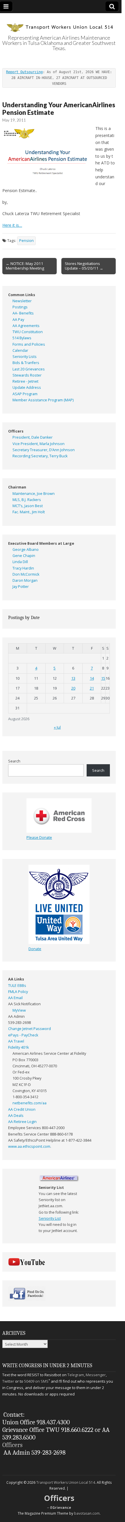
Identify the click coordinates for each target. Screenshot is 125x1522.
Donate (34, 948)
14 (92, 678)
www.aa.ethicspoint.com (29, 1146)
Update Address (26, 387)
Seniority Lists (24, 356)
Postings (20, 307)
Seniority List (50, 1218)
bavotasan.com (87, 1513)
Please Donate (39, 837)
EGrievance (60, 1507)
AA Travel (16, 1041)
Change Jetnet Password (29, 1028)
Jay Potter (20, 586)
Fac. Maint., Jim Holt (28, 511)
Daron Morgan (25, 580)
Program (30, 393)
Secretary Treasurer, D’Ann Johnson (43, 449)
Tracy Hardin (23, 568)
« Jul (57, 727)
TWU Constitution (27, 331)
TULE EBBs (17, 985)
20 (73, 688)
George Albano (25, 549)
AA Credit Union (21, 1109)
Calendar (20, 350)
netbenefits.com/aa (29, 1103)
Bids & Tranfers (25, 362)
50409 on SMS (36, 1381)
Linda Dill (20, 561)
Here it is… (12, 225)
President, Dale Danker (32, 437)
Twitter (8, 1381)
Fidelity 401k (18, 1047)
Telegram (75, 1374)
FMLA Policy (18, 991)
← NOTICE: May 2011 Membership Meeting (25, 266)
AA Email (15, 997)
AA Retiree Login (22, 1121)
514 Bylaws (21, 337)
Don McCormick (25, 574)
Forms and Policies (28, 344)
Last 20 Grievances (28, 369)
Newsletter (22, 300)
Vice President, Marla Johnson (38, 443)
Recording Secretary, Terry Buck (39, 456)
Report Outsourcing (24, 72)
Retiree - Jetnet (25, 381)
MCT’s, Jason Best (27, 505)
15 (103, 678)
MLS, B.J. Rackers (26, 499)
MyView (19, 1010)
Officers (12, 1445)
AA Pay (18, 319)
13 (73, 678)
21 (92, 688)
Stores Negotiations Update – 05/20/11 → (84, 266)
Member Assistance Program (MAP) (43, 400)
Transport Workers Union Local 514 (65, 1482)
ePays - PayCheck (23, 1035)
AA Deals (16, 1115)
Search (14, 761)
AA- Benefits (23, 313)
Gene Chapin (23, 555)
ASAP (17, 393)
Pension (26, 240)
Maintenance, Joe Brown (33, 493)
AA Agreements (26, 325)
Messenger (96, 1374)
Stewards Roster (27, 375)
